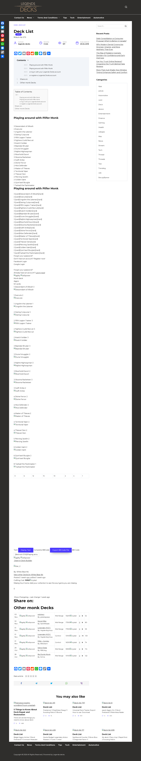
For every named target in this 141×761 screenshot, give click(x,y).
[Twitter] (2, 27)
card (100, 100)
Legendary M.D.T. (44, 628)
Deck (18, 34)
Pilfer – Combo (43, 641)
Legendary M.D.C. (44, 634)
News (29, 18)
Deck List (47, 707)
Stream (101, 146)
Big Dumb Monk (44, 654)
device (101, 109)
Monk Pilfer (42, 621)
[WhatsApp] (2, 44)
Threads (101, 159)
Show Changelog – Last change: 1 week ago (32, 597)
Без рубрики (103, 177)
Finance (101, 118)
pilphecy (41, 614)
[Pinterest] (2, 36)
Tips (65, 18)
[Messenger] (2, 48)
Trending (102, 168)
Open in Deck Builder (23, 561)
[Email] (2, 31)
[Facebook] (2, 23)
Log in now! (40, 273)
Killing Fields (42, 648)
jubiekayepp (45, 617)
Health (101, 127)
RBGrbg (43, 650)
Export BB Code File (61, 550)
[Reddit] (2, 40)
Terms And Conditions (47, 18)
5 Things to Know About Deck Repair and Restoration (25, 712)
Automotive (99, 18)
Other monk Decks (28, 83)
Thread (101, 155)
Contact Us (19, 18)
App (100, 86)
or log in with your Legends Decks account (45, 72)
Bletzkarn (44, 644)
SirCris (42, 657)
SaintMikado (45, 624)
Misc (100, 136)
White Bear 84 (23, 572)
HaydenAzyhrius (46, 630)
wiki (99, 173)
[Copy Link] (2, 52)
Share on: (24, 79)
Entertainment (84, 18)
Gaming (101, 123)
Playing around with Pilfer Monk (41, 65)
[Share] (2, 56)
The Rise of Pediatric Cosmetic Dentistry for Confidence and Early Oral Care (110, 55)
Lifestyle (101, 132)
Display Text (26, 550)
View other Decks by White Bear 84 (28, 575)
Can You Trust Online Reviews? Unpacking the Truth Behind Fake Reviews (110, 64)
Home (16, 25)
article (100, 91)
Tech (72, 18)
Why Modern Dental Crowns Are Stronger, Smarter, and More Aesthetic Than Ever (109, 47)
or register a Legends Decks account (42, 75)
